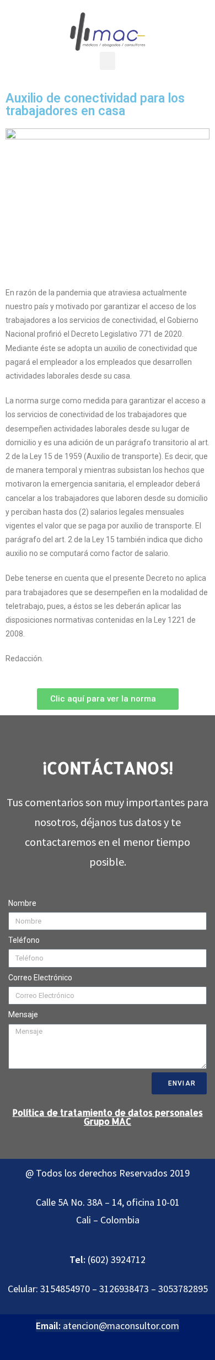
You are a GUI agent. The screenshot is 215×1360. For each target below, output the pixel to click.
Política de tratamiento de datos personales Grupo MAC (108, 1117)
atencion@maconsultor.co (117, 1325)
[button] (107, 61)
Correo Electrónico (40, 977)
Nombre (22, 903)
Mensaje (23, 1014)
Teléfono (24, 940)
